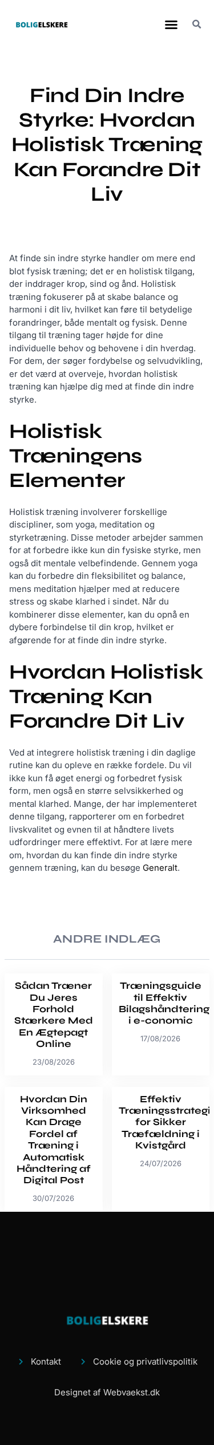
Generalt (160, 867)
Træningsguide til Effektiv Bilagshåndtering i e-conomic (164, 1003)
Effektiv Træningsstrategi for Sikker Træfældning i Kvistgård (165, 1122)
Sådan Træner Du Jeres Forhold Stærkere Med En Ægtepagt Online (53, 1015)
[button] (171, 24)
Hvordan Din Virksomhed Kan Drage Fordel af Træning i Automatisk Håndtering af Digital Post (54, 1140)
